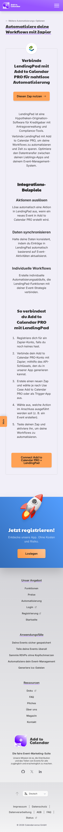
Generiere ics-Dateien (31, 667)
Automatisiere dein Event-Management (31, 661)
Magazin (31, 715)
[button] (17, 794)
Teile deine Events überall (31, 648)
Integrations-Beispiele (31, 186)
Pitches (31, 703)
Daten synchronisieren (31, 232)
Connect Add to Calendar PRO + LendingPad (31, 460)
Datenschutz (39, 806)
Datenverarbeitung (20, 812)
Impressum (20, 806)
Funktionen (31, 588)
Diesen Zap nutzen (29, 96)
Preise (31, 594)
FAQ (31, 696)
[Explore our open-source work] (23, 771)
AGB (39, 812)
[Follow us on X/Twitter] (32, 772)
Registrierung (30, 613)
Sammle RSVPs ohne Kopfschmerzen (31, 655)
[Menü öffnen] (56, 5)
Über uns (31, 709)
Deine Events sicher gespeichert (31, 642)
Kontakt (31, 721)
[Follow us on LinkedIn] (40, 772)
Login (30, 607)
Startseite (31, 619)
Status (30, 817)
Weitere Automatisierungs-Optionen (26, 20)
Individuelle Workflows (31, 268)
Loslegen (31, 553)
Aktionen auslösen (31, 200)
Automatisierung (31, 600)
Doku (30, 690)
